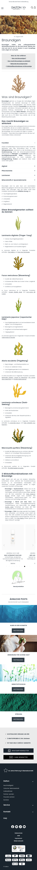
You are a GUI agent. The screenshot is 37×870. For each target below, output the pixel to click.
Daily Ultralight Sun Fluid (12, 555)
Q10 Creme (31, 378)
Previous (4, 545)
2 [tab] (9, 567)
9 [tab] (27, 567)
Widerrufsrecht (18, 841)
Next (33, 545)
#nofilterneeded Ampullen (16, 468)
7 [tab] (22, 567)
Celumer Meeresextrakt (11, 788)
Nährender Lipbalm (7, 378)
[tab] (18, 143)
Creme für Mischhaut (20, 378)
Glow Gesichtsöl (6, 379)
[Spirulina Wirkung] (18, 711)
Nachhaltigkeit (8, 785)
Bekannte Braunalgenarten (19, 64)
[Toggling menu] (2, 8)
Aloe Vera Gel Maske (24, 252)
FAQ (5, 818)
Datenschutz (18, 833)
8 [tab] (24, 566)
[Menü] (24, 846)
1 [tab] (7, 567)
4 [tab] (14, 567)
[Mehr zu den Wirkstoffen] (18, 681)
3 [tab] (12, 567)
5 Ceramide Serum (14, 423)
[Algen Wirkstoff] (18, 622)
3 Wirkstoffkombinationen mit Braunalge (19, 66)
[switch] (21, 850)
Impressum (18, 838)
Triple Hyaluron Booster (8, 338)
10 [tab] (30, 567)
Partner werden (8, 794)
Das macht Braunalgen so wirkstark (19, 61)
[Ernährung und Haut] (18, 652)
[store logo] (18, 8)
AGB (18, 836)
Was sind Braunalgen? (19, 58)
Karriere (6, 800)
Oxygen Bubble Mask (15, 292)
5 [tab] (17, 567)
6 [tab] (20, 567)
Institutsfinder (7, 791)
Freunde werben (9, 797)
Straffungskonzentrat (20, 379)
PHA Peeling (11, 252)
